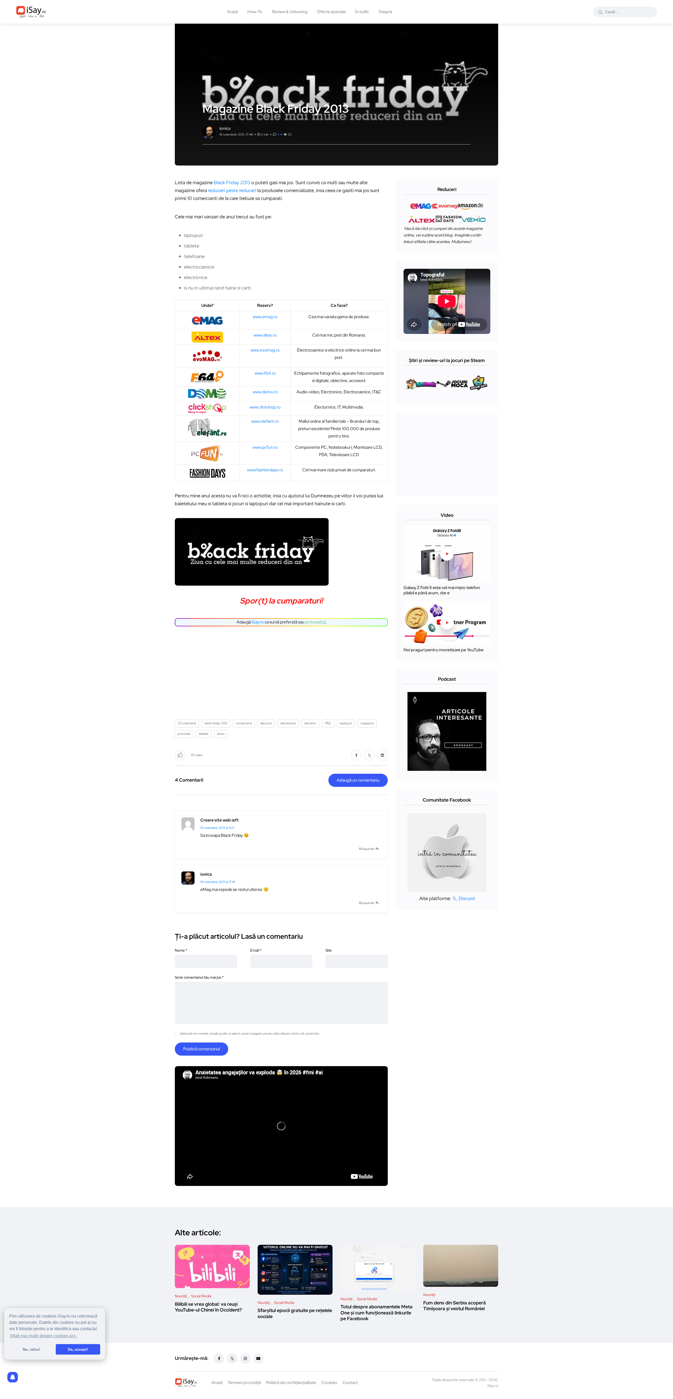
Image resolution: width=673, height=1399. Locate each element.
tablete (203, 734)
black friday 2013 (216, 723)
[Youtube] (258, 1358)
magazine (367, 723)
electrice (310, 723)
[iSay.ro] (31, 11)
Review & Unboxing (290, 11)
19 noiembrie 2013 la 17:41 (217, 882)
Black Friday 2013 (232, 182)
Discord (467, 898)
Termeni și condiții (244, 1382)
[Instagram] (245, 1358)
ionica (206, 874)
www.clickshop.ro (265, 407)
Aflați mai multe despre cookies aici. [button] (43, 1336)
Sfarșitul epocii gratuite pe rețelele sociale (295, 1313)
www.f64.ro (265, 373)
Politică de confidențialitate (291, 1382)
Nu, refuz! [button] (31, 1349)
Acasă (232, 11)
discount (266, 723)
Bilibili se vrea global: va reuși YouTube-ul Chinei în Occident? (208, 1307)
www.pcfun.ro (265, 447)
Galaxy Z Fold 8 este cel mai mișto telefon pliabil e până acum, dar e (442, 590)
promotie (184, 734)
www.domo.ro (265, 392)
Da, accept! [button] (78, 1349)
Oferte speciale (331, 11)
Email (256, 950)
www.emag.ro (265, 316)
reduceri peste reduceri (232, 190)
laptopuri (346, 723)
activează (314, 622)
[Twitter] (232, 1358)
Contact (350, 1382)
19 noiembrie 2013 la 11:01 (217, 828)
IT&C (328, 723)
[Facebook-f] (219, 1358)
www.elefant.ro (265, 421)
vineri (220, 734)
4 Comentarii (189, 780)
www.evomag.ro (265, 350)
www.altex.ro (265, 335)
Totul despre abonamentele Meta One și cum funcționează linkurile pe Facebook (376, 1312)
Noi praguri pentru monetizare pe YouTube (443, 650)
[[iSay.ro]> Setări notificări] (12, 1377)
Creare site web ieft (219, 820)
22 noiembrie (187, 723)
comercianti (244, 723)
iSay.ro (258, 622)
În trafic (362, 11)
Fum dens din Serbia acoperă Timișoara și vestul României (454, 1306)
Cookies (329, 1382)
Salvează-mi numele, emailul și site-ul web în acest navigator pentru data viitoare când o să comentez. (250, 1033)
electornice (288, 723)
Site (328, 950)
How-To (254, 11)
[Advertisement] (282, 671)
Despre (385, 11)
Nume (181, 950)
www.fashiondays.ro (265, 470)
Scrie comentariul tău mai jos (199, 977)
